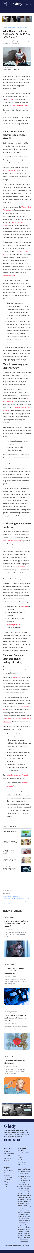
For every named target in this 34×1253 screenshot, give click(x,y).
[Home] (17, 4)
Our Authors (7, 1158)
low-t (13, 898)
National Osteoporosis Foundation (17, 775)
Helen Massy (10, 67)
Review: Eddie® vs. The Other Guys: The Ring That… (9, 869)
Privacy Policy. (24, 1173)
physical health (7, 896)
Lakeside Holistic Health (20, 105)
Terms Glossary (9, 1156)
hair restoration (14, 901)
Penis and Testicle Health (7, 829)
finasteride (24, 606)
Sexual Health (8, 1170)
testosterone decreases (10, 170)
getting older (16, 896)
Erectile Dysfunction (7, 839)
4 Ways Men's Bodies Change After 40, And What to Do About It (16, 923)
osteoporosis (17, 677)
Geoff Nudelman (11, 1023)
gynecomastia (20, 898)
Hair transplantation (13, 625)
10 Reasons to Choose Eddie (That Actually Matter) (8, 852)
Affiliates (6, 1160)
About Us (7, 1151)
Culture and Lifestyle (9, 28)
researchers (21, 567)
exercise (5, 901)
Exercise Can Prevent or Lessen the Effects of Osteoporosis (14, 970)
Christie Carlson (11, 976)
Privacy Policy (22, 1162)
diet (28, 898)
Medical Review (9, 1153)
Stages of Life (8, 1177)
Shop (5, 1186)
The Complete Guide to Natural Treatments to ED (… (10, 842)
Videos (6, 1184)
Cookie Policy (22, 1164)
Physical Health (22, 28)
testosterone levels (9, 276)
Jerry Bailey (10, 99)
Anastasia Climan (11, 1066)
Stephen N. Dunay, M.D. (13, 69)
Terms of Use (24, 1171)
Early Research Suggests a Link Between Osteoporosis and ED (15, 1017)
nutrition (9, 903)
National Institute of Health (12, 541)
